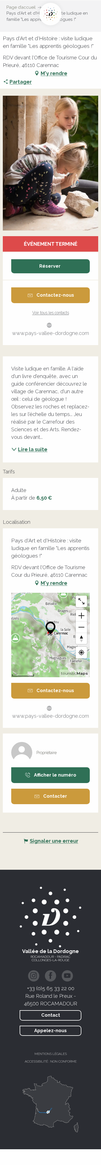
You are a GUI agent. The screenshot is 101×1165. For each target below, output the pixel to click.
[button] (50, 163)
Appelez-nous (50, 1030)
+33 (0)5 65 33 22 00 (50, 988)
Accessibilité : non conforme (51, 1061)
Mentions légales (51, 1054)
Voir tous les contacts (50, 312)
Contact (50, 1015)
